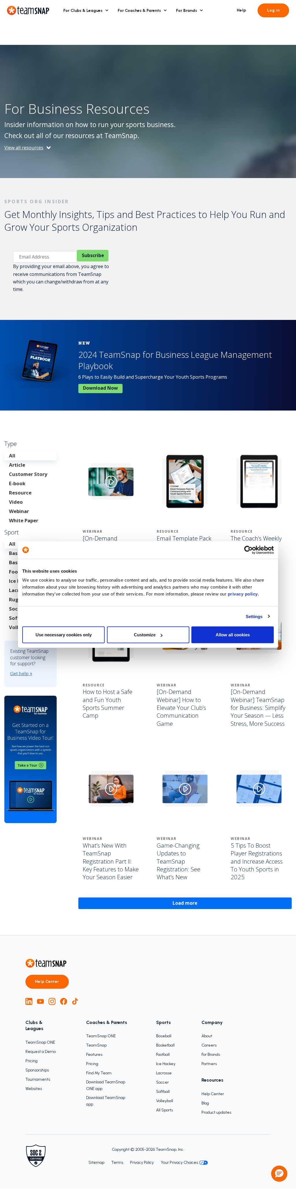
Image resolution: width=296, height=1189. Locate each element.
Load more (185, 903)
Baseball (163, 1036)
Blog (205, 1103)
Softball (163, 1091)
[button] (279, 1174)
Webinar (19, 511)
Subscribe (93, 255)
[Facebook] (63, 1001)
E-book (17, 483)
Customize (145, 634)
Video (16, 502)
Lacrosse (164, 1073)
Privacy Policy (142, 1162)
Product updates (216, 1112)
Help (241, 10)
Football (163, 1054)
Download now (100, 388)
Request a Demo (40, 1051)
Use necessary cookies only (64, 634)
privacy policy (243, 593)
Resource (20, 492)
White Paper (23, 520)
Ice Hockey (165, 1063)
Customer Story (28, 474)
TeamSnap (96, 1045)
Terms (117, 1162)
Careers (209, 1045)
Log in (273, 10)
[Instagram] (52, 1001)
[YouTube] (40, 1001)
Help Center (47, 981)
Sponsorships (37, 1070)
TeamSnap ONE (40, 1042)
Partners (209, 1063)
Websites (33, 1088)
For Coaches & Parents (139, 10)
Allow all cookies (233, 634)
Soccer (162, 1082)
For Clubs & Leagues (83, 10)
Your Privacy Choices (179, 1162)
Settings (254, 616)
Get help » (21, 673)
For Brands (186, 10)
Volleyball (164, 1100)
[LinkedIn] (28, 1001)
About (206, 1036)
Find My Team (99, 1073)
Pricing (31, 1060)
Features (94, 1054)
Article (17, 464)
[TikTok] (75, 1001)
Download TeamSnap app (105, 1101)
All (12, 455)
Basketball (165, 1045)
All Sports (164, 1110)
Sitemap (96, 1162)
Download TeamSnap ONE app (105, 1085)
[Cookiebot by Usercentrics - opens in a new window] (248, 549)
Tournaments (37, 1079)
